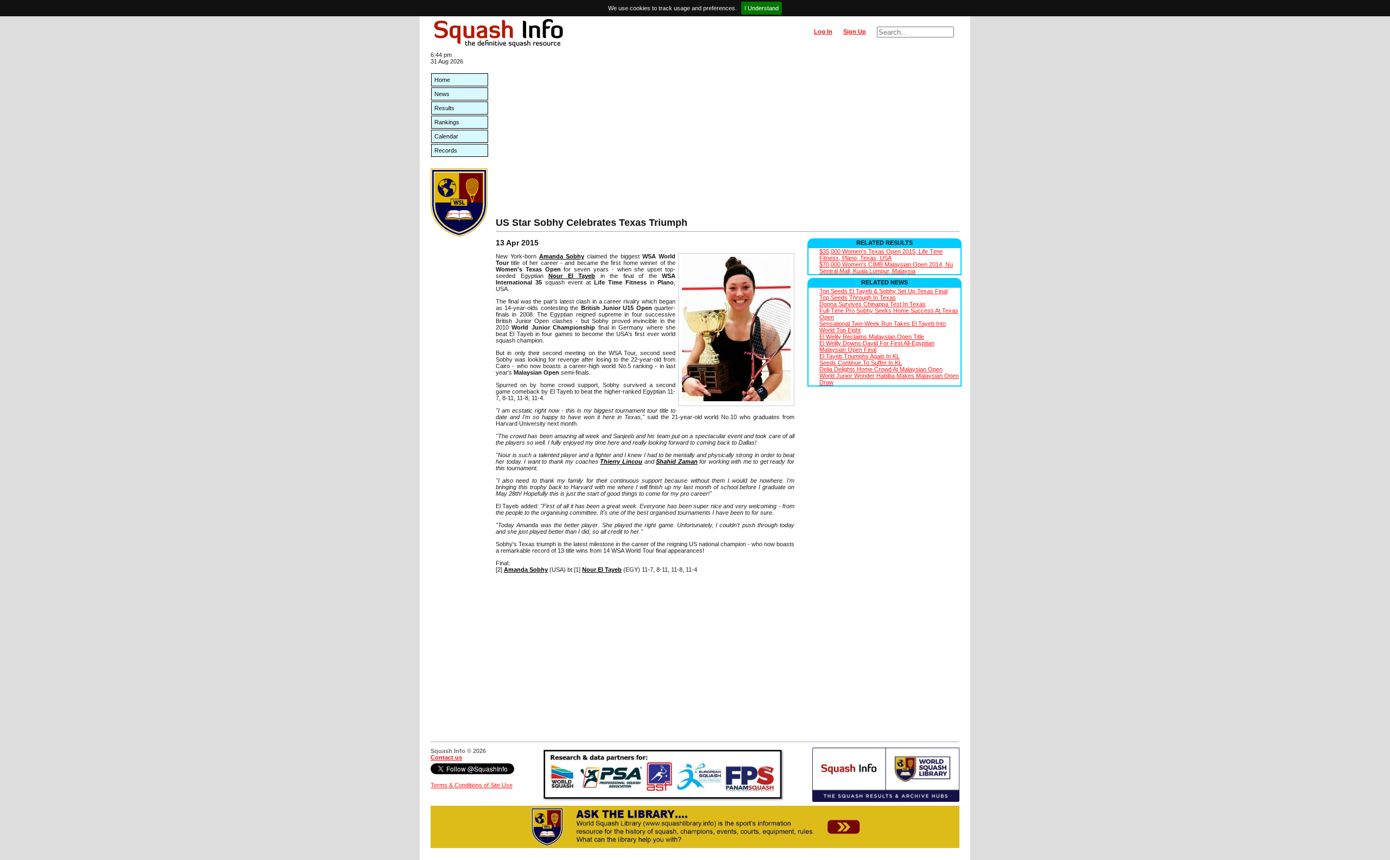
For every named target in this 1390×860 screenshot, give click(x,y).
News (442, 94)
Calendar (446, 136)
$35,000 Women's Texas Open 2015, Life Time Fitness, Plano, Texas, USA (881, 254)
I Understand (761, 8)
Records (445, 150)
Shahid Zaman (677, 461)
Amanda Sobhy (561, 256)
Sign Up (854, 31)
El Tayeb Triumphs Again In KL (859, 356)
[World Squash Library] (459, 234)
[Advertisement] (727, 136)
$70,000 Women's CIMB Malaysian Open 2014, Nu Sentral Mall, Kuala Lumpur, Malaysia (886, 267)
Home (442, 80)
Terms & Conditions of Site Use (472, 785)
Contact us (446, 757)
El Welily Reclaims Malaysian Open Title (871, 336)
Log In (823, 31)
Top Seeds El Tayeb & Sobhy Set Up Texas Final (883, 291)
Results (444, 108)
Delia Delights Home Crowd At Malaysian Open (881, 369)
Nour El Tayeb (571, 276)
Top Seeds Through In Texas (857, 297)
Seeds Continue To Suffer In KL (860, 362)
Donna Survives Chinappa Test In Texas (872, 304)
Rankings (446, 122)
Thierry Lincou (621, 461)
